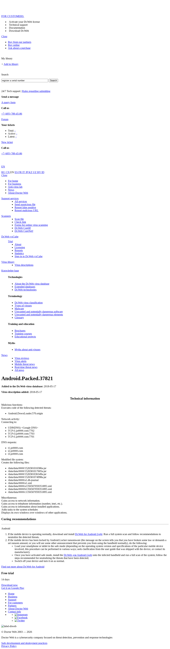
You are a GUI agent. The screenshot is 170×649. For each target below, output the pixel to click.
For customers (15, 602)
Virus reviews (22, 358)
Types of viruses (23, 305)
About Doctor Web (18, 192)
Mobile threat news (25, 364)
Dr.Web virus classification (29, 302)
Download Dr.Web (19, 30)
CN (8, 172)
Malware (19, 308)
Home (11, 593)
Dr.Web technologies (26, 289)
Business (12, 596)
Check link (20, 222)
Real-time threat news (26, 367)
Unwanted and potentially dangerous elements (39, 314)
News (11, 189)
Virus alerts (20, 361)
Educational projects (25, 336)
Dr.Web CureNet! (24, 231)
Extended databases (25, 286)
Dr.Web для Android (78, 555)
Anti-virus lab (15, 186)
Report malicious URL (27, 210)
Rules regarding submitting (36, 91)
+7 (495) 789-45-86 (11, 113)
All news (19, 370)
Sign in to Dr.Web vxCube (28, 256)
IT (24, 172)
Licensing (20, 247)
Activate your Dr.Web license (24, 21)
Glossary (19, 317)
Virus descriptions (24, 265)
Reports (19, 250)
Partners (12, 605)
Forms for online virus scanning (31, 225)
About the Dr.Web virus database (32, 283)
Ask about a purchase (19, 48)
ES (16, 172)
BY (39, 172)
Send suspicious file (25, 204)
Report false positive (25, 207)
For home (13, 180)
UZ (35, 172)
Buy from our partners (19, 42)
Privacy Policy (9, 646)
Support (12, 599)
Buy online (14, 45)
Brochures (20, 330)
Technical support (18, 24)
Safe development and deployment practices (24, 643)
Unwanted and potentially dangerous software (39, 311)
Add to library (11, 64)
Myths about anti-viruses (27, 349)
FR (20, 172)
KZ (31, 172)
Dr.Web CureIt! (23, 228)
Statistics (19, 253)
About (18, 244)
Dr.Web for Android (88, 534)
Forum (4, 119)
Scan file (19, 219)
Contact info (14, 611)
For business (14, 183)
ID (43, 172)
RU (3, 172)
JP (27, 172)
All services (21, 201)
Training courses (23, 333)
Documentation (17, 27)
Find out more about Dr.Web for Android (22, 566)
